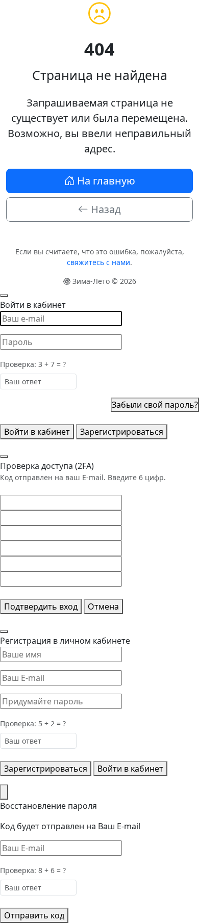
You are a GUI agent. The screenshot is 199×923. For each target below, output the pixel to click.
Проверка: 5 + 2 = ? (33, 723)
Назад (104, 209)
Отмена (103, 606)
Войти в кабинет (37, 431)
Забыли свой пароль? (155, 404)
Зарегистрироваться (121, 431)
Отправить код (34, 915)
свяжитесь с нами (98, 262)
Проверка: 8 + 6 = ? (33, 870)
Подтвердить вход (41, 606)
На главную (104, 181)
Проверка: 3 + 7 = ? (33, 364)
